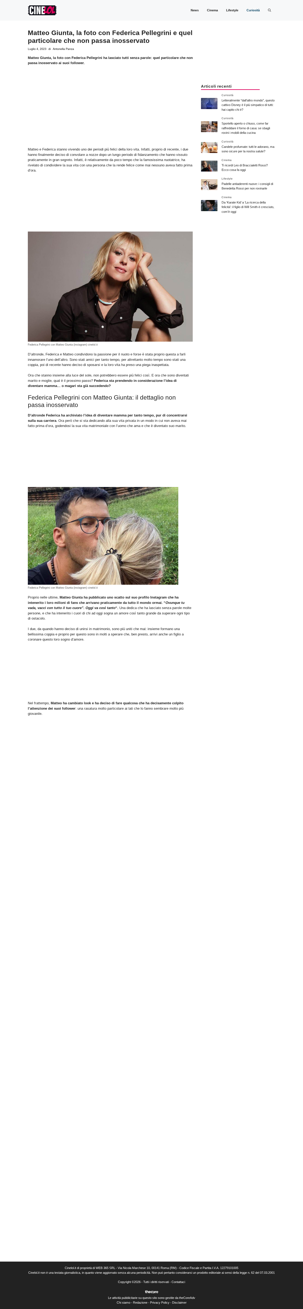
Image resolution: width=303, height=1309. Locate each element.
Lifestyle (232, 10)
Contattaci (178, 1282)
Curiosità (253, 10)
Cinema (212, 10)
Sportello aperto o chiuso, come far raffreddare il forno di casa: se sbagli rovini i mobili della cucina (246, 128)
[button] (269, 10)
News (195, 10)
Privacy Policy (159, 1302)
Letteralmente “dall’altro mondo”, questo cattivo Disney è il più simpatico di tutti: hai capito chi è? (248, 105)
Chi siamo (123, 1302)
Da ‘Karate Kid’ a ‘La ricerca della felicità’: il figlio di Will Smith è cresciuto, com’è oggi (248, 207)
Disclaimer (179, 1302)
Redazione (140, 1302)
